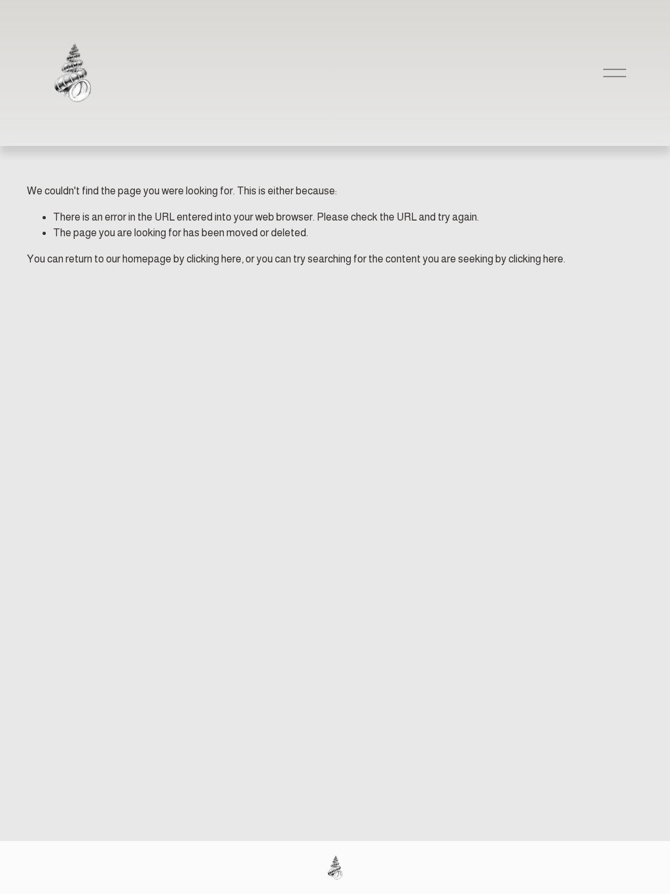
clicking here (213, 258)
